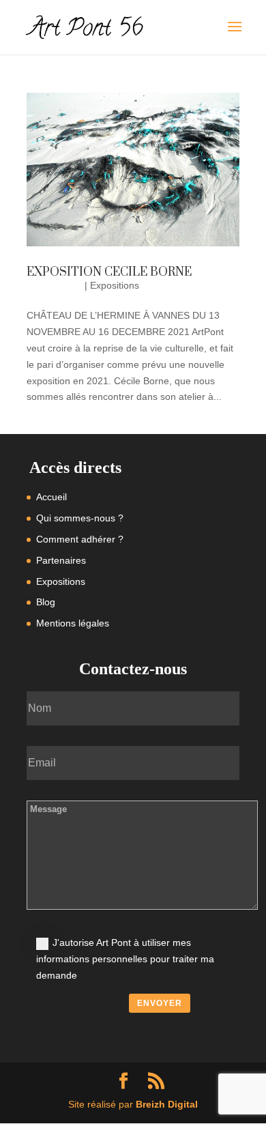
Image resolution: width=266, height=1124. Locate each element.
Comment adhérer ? (79, 539)
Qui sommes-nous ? (79, 518)
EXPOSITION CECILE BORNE (109, 272)
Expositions (114, 285)
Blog (45, 601)
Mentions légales (72, 623)
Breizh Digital (167, 1104)
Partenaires (61, 560)
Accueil (51, 496)
